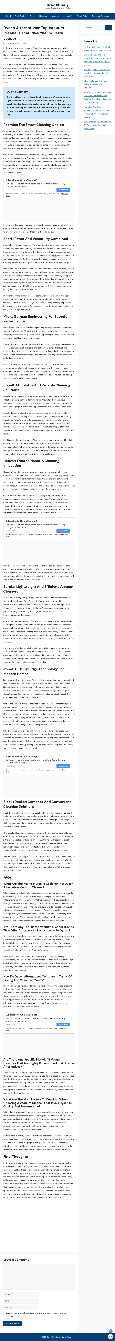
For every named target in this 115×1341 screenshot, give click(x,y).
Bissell (8, 16)
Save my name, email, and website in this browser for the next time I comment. (36, 1315)
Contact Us (67, 16)
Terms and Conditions (100, 16)
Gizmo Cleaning (57, 5)
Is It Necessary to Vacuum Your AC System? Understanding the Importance (98, 125)
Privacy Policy (82, 16)
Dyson (32, 16)
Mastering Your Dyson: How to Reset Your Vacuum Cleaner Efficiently (97, 73)
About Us (55, 16)
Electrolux (43, 16)
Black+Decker (20, 16)
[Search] (108, 28)
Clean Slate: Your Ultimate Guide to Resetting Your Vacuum (95, 84)
